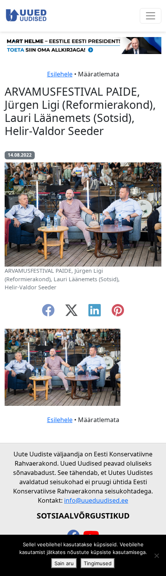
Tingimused (98, 563)
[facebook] (48, 312)
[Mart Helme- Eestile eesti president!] (83, 45)
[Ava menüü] (150, 16)
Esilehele (60, 74)
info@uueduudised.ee (96, 500)
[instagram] (118, 312)
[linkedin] (94, 312)
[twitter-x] (71, 312)
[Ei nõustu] (156, 555)
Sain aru (64, 563)
